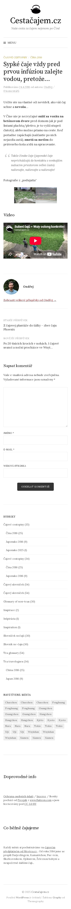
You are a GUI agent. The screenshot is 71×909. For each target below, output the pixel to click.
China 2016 (12, 670)
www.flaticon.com (41, 800)
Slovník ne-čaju (13, 644)
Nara (8, 726)
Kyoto (51, 720)
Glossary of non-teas (16, 601)
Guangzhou (45, 708)
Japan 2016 (12, 678)
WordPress (22, 897)
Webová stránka (14, 465)
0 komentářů (11, 91)
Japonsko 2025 (15, 550)
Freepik (22, 800)
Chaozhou (11, 702)
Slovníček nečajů (13, 635)
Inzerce (41, 796)
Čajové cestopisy (15, 57)
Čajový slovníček (13, 584)
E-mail (8, 449)
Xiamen (24, 737)
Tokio (37, 726)
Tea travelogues (13, 661)
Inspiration (10, 627)
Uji (7, 731)
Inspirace (9, 610)
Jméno (8, 433)
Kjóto (40, 720)
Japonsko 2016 (14, 541)
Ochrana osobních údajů (18, 796)
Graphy (57, 897)
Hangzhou (45, 714)
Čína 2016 (36, 57)
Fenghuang (58, 702)
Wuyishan (33, 731)
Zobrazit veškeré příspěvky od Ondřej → (29, 300)
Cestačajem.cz (35, 21)
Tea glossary (11, 653)
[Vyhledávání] (65, 42)
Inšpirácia (9, 618)
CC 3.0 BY (30, 804)
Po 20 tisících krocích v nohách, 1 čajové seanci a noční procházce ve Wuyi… (31, 346)
